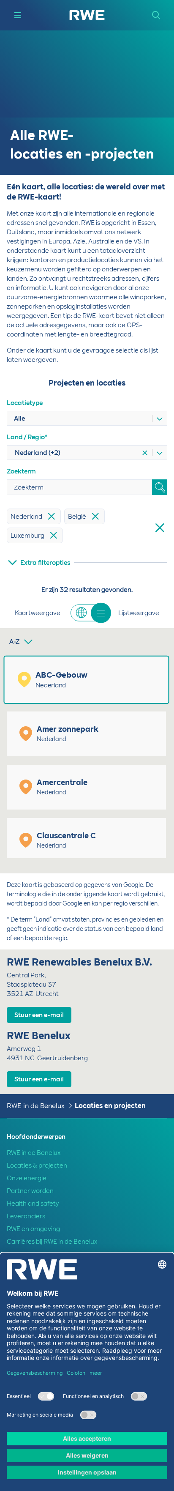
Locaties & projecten (37, 1165)
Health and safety (33, 1203)
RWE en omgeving (33, 1229)
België (77, 516)
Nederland (26, 516)
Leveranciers (26, 1216)
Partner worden (30, 1191)
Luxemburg (27, 535)
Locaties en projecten (110, 1106)
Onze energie (26, 1178)
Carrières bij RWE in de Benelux (52, 1241)
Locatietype (25, 403)
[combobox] (79, 418)
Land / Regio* (27, 437)
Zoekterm (21, 471)
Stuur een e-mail (39, 1015)
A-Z (14, 642)
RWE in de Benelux (36, 1106)
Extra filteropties (45, 562)
